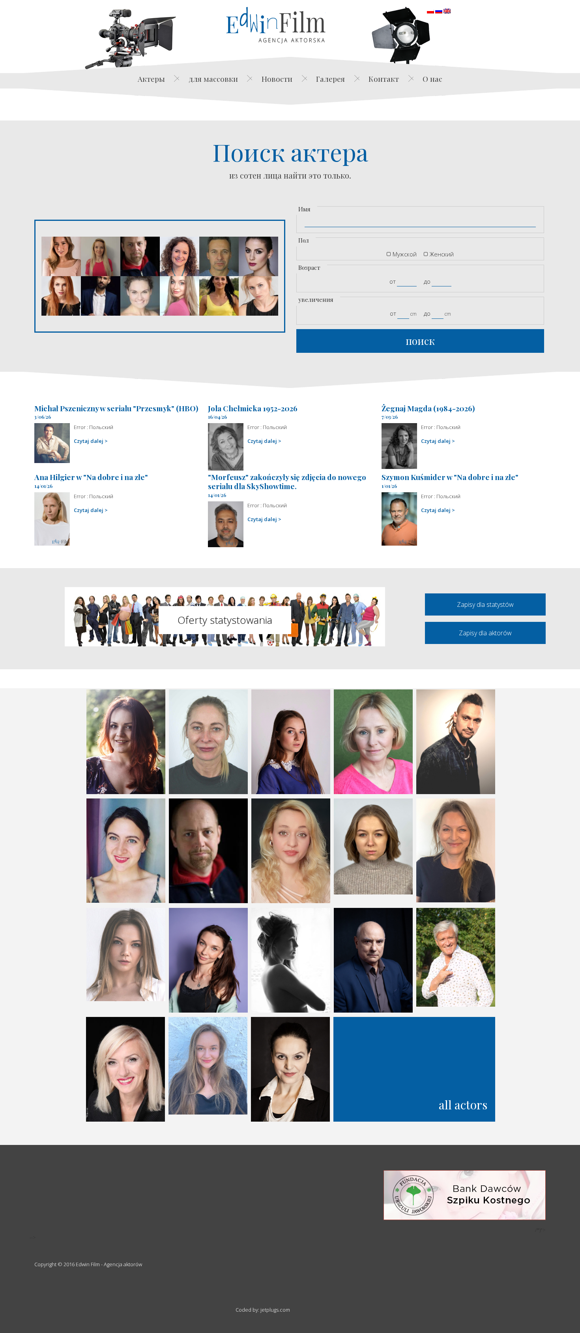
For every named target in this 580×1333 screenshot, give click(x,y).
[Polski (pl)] (430, 10)
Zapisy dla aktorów (485, 633)
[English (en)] (447, 10)
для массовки (213, 78)
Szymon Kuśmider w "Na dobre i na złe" (450, 477)
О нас (432, 78)
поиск (420, 341)
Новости (277, 78)
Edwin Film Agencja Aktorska (276, 25)
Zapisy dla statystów (485, 604)
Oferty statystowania (225, 620)
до (427, 281)
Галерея (330, 78)
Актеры (151, 78)
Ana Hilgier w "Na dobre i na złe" (91, 477)
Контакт (384, 78)
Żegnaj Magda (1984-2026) (428, 408)
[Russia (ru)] (438, 10)
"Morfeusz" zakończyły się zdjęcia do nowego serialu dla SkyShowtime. (287, 481)
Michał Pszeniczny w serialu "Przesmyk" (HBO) (116, 408)
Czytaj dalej (88, 440)
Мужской (405, 254)
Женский (442, 254)
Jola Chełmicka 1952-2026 (252, 408)
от (392, 281)
